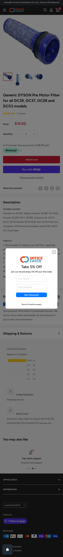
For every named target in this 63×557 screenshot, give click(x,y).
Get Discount (31, 294)
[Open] (7, 549)
